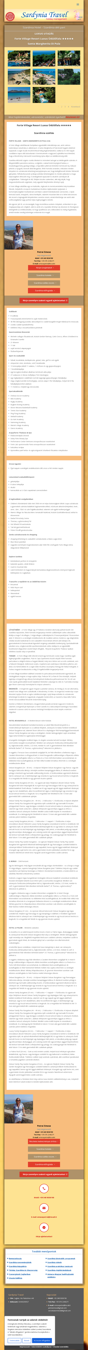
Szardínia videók (54, 1262)
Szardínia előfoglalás (44, 290)
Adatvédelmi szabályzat (42, 1347)
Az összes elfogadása (42, 1340)
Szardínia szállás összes (44, 283)
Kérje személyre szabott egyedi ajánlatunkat (44, 300)
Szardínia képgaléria (17, 1266)
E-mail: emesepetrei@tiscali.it (44, 1217)
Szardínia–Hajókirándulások (59, 1270)
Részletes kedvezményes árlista (42, 1141)
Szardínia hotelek (44, 275)
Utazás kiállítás (15, 1278)
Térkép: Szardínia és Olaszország (23, 1270)
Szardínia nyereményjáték (20, 1262)
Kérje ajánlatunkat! (44, 1236)
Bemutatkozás (15, 1258)
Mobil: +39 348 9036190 (44, 1197)
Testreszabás (14, 1340)
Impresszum (25, 1347)
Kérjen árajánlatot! (44, 267)
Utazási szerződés (60, 1347)
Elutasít (26, 1340)
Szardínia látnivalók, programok (61, 1258)
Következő (75, 106)
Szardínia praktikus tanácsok (60, 1266)
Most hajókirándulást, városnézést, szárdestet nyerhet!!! (44, 117)
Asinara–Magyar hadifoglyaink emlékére (60, 1275)
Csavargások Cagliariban (19, 1274)
